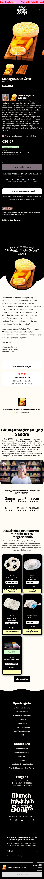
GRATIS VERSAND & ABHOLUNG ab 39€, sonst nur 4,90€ (15, 153)
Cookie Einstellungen (22, 727)
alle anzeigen (22, 679)
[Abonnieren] (37, 851)
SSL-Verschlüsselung (22, 731)
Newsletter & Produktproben (22, 764)
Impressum (22, 719)
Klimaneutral (22, 760)
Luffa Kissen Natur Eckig (11, 619)
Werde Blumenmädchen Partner (22, 768)
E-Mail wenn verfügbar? (23, 191)
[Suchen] (35, 10)
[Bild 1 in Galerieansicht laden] (9, 70)
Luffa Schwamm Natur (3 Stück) (12, 578)
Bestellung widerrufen (22, 716)
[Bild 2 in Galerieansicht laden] (22, 70)
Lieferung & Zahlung (22, 708)
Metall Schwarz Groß (11, 659)
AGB (22, 735)
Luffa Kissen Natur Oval (32, 578)
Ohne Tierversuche (22, 752)
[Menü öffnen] (3, 10)
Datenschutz (22, 723)
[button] (40, 10)
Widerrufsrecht (22, 712)
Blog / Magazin (22, 748)
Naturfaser (32, 618)
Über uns (22, 756)
